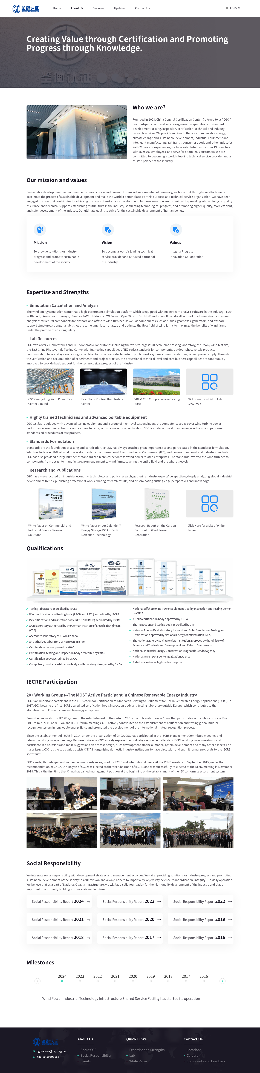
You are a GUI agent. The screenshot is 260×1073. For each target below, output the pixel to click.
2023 (80, 976)
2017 (186, 976)
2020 (133, 976)
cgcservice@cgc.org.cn (51, 1051)
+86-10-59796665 (48, 1056)
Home (57, 8)
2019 (150, 976)
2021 (115, 976)
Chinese (235, 8)
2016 (204, 976)
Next (225, 980)
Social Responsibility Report (58, 901)
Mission (40, 242)
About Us (77, 8)
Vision (107, 242)
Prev (34, 981)
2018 (168, 976)
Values (175, 242)
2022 (97, 976)
